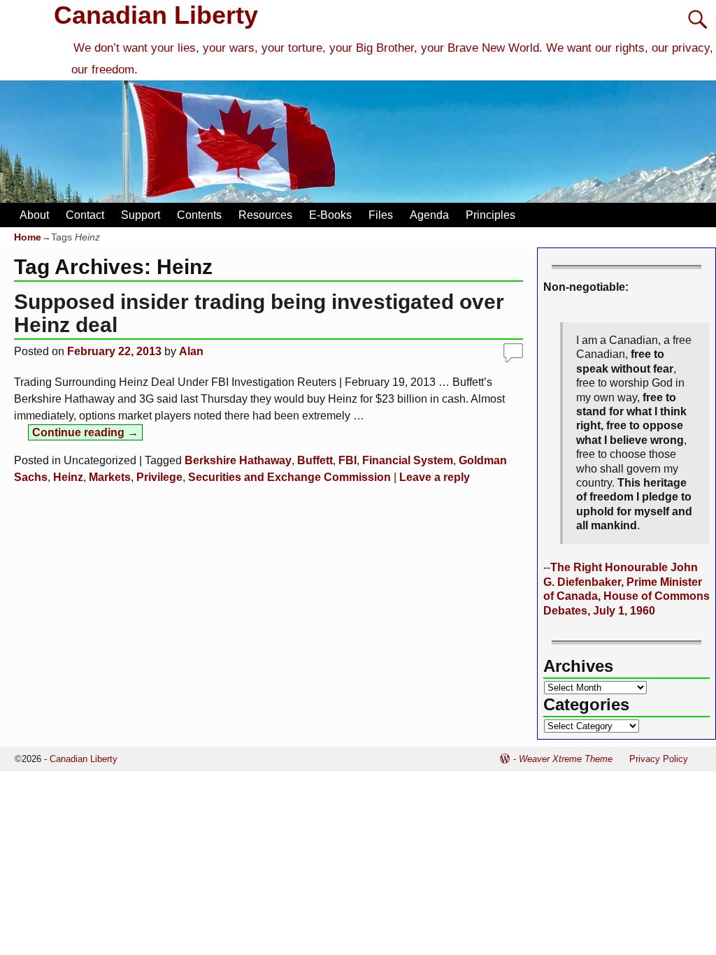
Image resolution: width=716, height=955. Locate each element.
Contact (85, 215)
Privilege (159, 477)
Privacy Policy (658, 759)
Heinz (68, 477)
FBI (347, 460)
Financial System (407, 460)
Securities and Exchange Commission (289, 477)
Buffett (315, 460)
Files (380, 215)
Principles (490, 215)
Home (27, 237)
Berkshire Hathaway (238, 460)
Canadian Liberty (156, 15)
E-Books (330, 215)
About (34, 215)
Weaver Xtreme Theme (566, 759)
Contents (199, 215)
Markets (110, 477)
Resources (265, 215)
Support (140, 215)
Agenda (429, 215)
